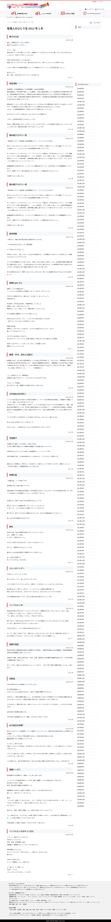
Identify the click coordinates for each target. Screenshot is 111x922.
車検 (17, 904)
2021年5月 (80, 226)
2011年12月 (81, 557)
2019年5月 (80, 288)
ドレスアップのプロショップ (16, 887)
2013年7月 (80, 495)
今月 (79, 27)
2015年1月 (80, 436)
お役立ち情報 (70, 13)
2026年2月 (80, 98)
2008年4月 (80, 701)
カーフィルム (55, 902)
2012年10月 (81, 524)
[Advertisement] (88, 56)
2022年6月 (80, 196)
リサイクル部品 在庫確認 (15, 913)
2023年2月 (80, 177)
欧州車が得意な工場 (13, 885)
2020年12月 (81, 239)
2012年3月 (80, 547)
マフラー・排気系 (81, 896)
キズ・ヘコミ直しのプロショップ (27, 885)
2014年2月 (80, 472)
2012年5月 (80, 541)
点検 (20, 904)
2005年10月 (81, 799)
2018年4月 (80, 328)
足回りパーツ (48, 902)
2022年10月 (81, 187)
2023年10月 (81, 157)
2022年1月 (80, 206)
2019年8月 (80, 278)
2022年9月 (80, 190)
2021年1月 (80, 236)
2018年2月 (80, 334)
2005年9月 (80, 803)
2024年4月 (80, 144)
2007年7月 (80, 731)
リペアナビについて (94, 13)
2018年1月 (80, 337)
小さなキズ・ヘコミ (35, 894)
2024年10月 (81, 131)
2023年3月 (80, 174)
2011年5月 (80, 580)
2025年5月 (80, 118)
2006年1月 (80, 790)
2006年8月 (80, 767)
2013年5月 (80, 501)
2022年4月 (80, 200)
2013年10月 (81, 485)
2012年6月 (80, 537)
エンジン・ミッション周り (69, 896)
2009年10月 (81, 642)
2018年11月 (81, 308)
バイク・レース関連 (35, 900)
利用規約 (33, 915)
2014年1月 (80, 475)
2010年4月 (80, 623)
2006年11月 (81, 757)
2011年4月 (80, 583)
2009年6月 (80, 655)
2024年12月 (81, 128)
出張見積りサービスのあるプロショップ (35, 889)
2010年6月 (80, 616)
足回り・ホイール (90, 896)
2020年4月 (80, 256)
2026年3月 (80, 95)
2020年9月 (80, 246)
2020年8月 (80, 249)
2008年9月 (80, 685)
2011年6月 (80, 577)
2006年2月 (80, 786)
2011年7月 (80, 573)
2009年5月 (80, 659)
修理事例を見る (22, 13)
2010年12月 (81, 596)
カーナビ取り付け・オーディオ (74, 902)
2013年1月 (80, 514)
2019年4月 (80, 292)
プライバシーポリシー (25, 915)
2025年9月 (80, 108)
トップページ (90, 9)
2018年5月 (80, 324)
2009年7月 (80, 652)
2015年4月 (80, 426)
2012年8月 (80, 531)
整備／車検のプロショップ (43, 885)
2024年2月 (80, 147)
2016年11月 (81, 374)
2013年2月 (80, 511)
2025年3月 (80, 121)
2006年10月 (81, 760)
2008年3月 (80, 704)
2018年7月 (80, 318)
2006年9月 (80, 763)
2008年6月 (80, 695)
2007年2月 (80, 747)
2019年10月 (81, 275)
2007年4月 (80, 741)
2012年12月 (81, 518)
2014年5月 (80, 462)
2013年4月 (80, 505)
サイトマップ (100, 9)
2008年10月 (81, 681)
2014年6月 (80, 459)
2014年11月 (81, 442)
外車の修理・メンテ (67, 894)
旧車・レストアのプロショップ (31, 887)
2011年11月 (81, 560)
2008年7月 (80, 691)
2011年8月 (80, 570)
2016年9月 (80, 380)
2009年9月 (80, 645)
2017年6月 (80, 351)
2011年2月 (80, 590)
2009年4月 (80, 662)
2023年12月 (81, 154)
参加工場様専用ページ (47, 915)
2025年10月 (81, 105)
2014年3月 (80, 469)
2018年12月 (81, 305)
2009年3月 (80, 665)
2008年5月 (80, 698)
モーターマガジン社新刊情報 (63, 913)
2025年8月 (80, 111)
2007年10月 (81, 721)
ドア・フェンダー (22, 896)
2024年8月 (80, 138)
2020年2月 (80, 262)
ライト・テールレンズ (44, 896)
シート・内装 (86, 902)
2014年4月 (80, 465)
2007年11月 (81, 718)
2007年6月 (80, 734)
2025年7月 (80, 115)
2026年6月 (80, 88)
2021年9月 (80, 216)
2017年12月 (81, 341)
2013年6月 (80, 498)
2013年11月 (81, 482)
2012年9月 (80, 527)
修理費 (53, 909)
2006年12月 (81, 754)
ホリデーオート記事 (61, 909)
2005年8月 (80, 806)
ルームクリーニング (95, 902)
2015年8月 (80, 416)
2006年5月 (80, 777)
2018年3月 (80, 331)
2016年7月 (80, 387)
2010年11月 (81, 600)
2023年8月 (80, 161)
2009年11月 (81, 639)
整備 (27, 909)
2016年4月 (80, 396)
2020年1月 (80, 265)
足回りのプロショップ (83, 885)
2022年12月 (81, 183)
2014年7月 (80, 455)
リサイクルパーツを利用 (23, 894)
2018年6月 (80, 321)
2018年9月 (80, 311)
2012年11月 (81, 521)
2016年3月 (80, 400)
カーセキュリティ (39, 902)
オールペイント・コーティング (27, 902)
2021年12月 (81, 210)
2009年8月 (80, 649)
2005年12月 (81, 793)
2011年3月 (80, 586)
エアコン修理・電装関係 (56, 896)
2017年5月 (80, 354)
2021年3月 (80, 233)
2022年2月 (80, 203)
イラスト (74, 913)
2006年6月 (80, 773)
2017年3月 (80, 360)
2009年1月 (80, 672)
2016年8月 (80, 383)
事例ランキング (42, 913)
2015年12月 (81, 410)
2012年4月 (80, 544)
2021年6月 (80, 223)
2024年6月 (80, 141)
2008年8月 (80, 688)
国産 (34, 909)
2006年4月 (80, 780)
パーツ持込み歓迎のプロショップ (17, 889)
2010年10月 (81, 603)
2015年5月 (80, 423)
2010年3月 (80, 626)
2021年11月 (81, 213)
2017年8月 (80, 344)
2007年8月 (80, 727)
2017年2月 (80, 364)
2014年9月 (80, 449)
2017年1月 (80, 367)
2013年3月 (80, 508)
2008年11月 (81, 678)
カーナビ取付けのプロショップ (69, 885)
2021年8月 (80, 219)
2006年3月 (80, 783)
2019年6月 (80, 285)
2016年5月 (80, 393)
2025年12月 (81, 101)
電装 (24, 909)
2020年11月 (81, 242)
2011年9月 (80, 567)
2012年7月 (80, 534)
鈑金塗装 (19, 909)
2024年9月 (80, 134)
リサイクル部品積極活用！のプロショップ (76, 887)
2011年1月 (80, 593)
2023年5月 (80, 170)
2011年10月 (81, 564)
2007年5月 (80, 737)
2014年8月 (80, 452)
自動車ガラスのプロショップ (46, 887)
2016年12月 (81, 370)
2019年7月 (80, 282)
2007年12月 (81, 714)
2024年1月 (80, 151)
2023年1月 (80, 180)
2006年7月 (80, 770)
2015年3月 (80, 429)
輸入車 (37, 909)
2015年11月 (81, 413)
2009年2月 (80, 668)
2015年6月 (80, 419)
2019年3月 (80, 295)
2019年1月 (80, 301)
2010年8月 (80, 609)
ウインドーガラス (13, 898)
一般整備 (24, 904)
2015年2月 (80, 432)
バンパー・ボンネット (32, 896)
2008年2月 (80, 708)
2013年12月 (81, 478)
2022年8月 (80, 193)
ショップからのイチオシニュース (30, 913)
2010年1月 (80, 632)
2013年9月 (80, 488)
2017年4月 (80, 357)
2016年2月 (80, 403)
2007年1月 (80, 750)
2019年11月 (81, 272)
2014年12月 (81, 439)
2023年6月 (80, 167)
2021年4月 (80, 229)
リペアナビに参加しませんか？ (61, 915)
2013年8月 (80, 491)
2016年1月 (80, 406)
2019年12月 (81, 269)
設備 (41, 909)
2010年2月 (80, 629)
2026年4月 (80, 92)
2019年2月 (80, 298)
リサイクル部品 (47, 909)
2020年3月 (80, 259)
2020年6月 (80, 252)
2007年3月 (80, 744)
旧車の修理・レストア (46, 900)
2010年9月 (80, 606)
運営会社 (39, 915)
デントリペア (77, 894)
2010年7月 (80, 613)
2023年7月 (80, 164)
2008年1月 (80, 711)
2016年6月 (80, 390)
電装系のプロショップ (55, 885)
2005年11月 (81, 796)
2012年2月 (80, 550)
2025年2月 (80, 124)
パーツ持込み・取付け (24, 900)
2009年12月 (81, 636)
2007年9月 (80, 724)
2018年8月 (80, 314)
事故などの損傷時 (45, 894)
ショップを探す (46, 13)
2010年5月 (80, 619)
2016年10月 (81, 377)
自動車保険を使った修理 (56, 894)
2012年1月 (80, 554)
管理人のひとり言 (20, 17)
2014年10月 (81, 446)
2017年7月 (80, 347)
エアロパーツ (63, 902)
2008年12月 (81, 675)
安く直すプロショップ (59, 887)
